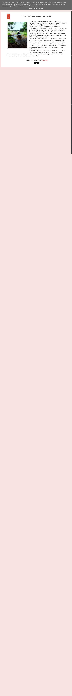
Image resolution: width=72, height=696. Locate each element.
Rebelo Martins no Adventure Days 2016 (37, 16)
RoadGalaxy (45, 60)
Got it (41, 8)
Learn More (33, 8)
